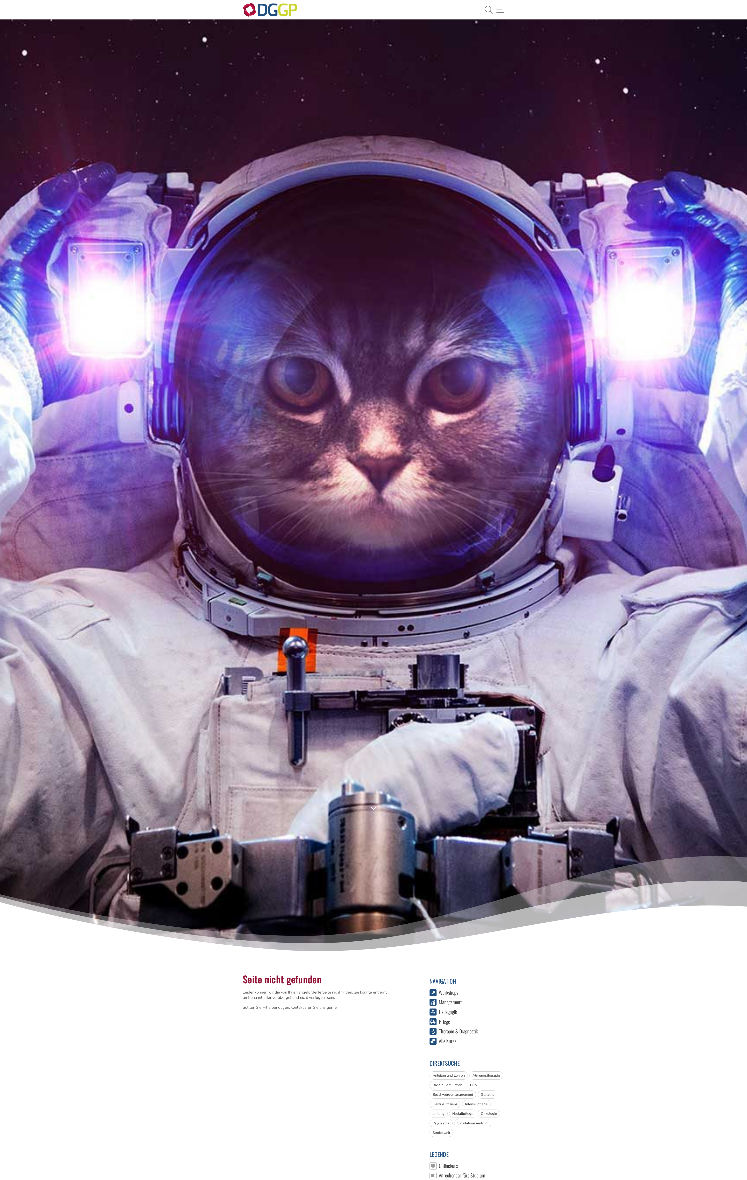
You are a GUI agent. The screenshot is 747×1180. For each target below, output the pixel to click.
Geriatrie (487, 1094)
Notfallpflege (462, 1113)
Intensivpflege (476, 1104)
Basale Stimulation (447, 1085)
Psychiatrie (441, 1123)
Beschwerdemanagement (453, 1094)
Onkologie (489, 1113)
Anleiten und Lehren (449, 1075)
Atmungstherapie (486, 1075)
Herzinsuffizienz (445, 1104)
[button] (489, 10)
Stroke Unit (441, 1132)
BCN (473, 1085)
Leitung (439, 1113)
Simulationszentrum (472, 1123)
